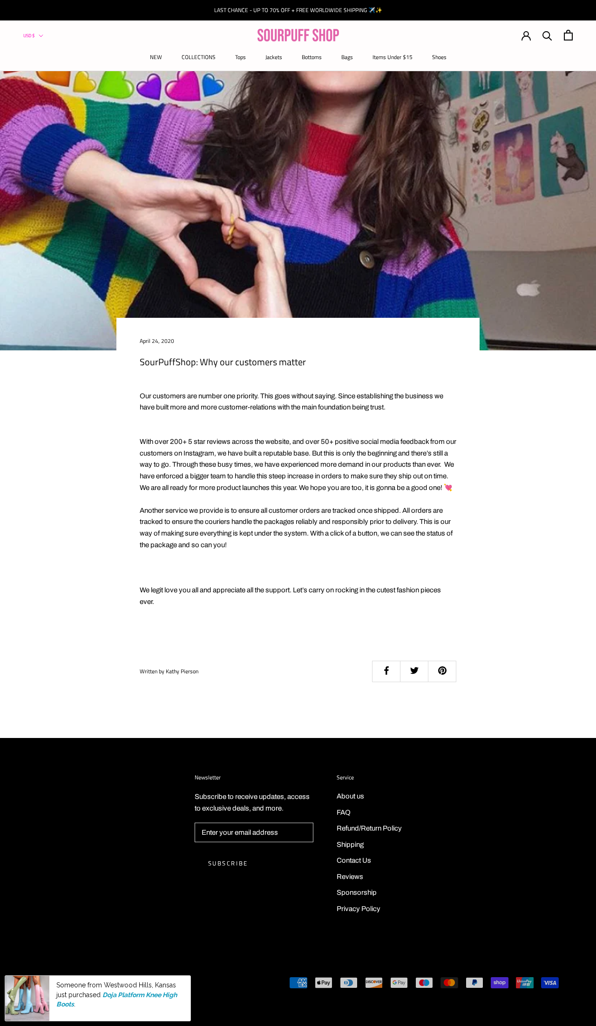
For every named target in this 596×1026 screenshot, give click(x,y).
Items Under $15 (392, 57)
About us (350, 796)
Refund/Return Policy (369, 828)
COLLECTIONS (199, 57)
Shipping (350, 844)
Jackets (273, 57)
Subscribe (228, 863)
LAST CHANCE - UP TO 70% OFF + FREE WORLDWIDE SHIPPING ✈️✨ (298, 10)
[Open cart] (568, 35)
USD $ (29, 35)
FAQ (344, 812)
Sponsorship (357, 892)
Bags (347, 57)
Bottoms (312, 57)
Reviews (350, 876)
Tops (240, 57)
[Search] (547, 35)
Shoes (439, 57)
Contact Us (354, 860)
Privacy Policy (358, 908)
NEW (156, 57)
